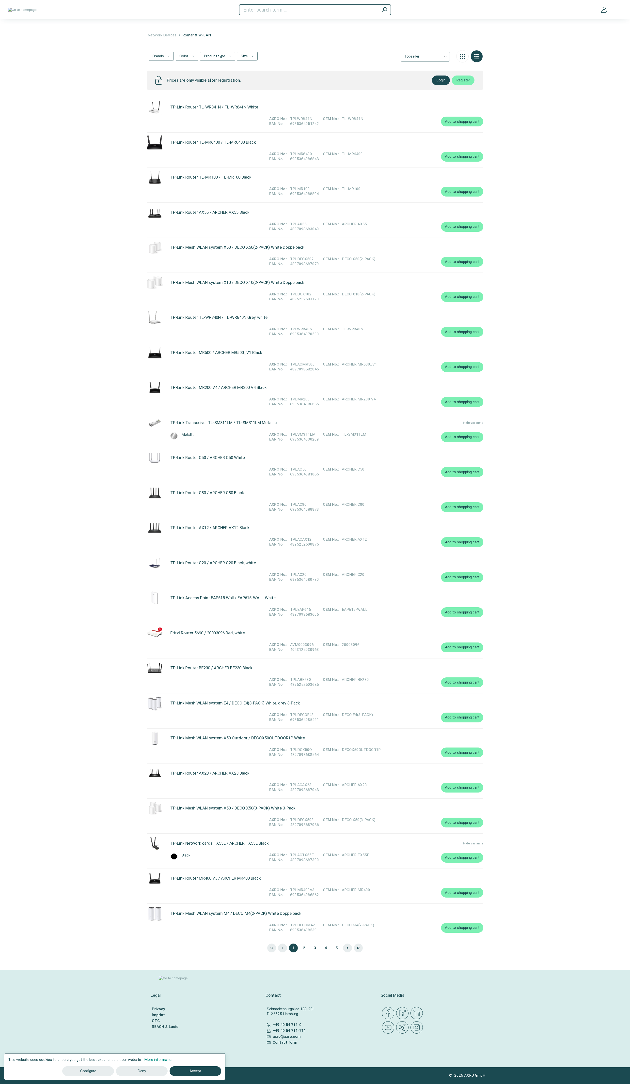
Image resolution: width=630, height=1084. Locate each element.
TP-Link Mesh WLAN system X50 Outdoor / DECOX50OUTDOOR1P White (237, 737)
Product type (215, 56)
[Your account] (604, 9)
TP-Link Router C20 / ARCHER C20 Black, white (213, 562)
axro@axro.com (287, 1036)
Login (440, 80)
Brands (158, 56)
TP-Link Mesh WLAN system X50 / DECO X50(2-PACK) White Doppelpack (237, 247)
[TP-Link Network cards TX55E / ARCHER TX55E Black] (155, 843)
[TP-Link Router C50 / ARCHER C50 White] (155, 457)
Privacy (158, 1009)
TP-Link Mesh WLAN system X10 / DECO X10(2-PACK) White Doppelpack (237, 282)
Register (463, 80)
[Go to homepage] (22, 9)
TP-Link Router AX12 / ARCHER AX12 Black (209, 527)
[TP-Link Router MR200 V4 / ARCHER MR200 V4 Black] (155, 387)
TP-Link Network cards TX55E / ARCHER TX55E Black (219, 843)
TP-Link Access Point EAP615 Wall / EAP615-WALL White (223, 597)
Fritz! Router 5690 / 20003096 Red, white (207, 632)
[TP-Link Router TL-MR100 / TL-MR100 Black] (155, 177)
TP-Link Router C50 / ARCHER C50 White (207, 457)
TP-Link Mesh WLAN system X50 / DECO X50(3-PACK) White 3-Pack (232, 808)
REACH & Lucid (165, 1026)
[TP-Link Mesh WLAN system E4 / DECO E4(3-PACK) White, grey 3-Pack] (155, 703)
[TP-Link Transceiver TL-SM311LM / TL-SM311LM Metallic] (155, 422)
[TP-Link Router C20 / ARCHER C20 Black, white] (155, 563)
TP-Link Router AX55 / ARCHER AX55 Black (209, 212)
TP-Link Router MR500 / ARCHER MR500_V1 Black (216, 352)
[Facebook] (389, 1013)
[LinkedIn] (417, 1013)
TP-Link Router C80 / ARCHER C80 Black (207, 492)
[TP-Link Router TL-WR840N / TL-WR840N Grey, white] (155, 317)
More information (158, 1059)
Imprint (158, 1015)
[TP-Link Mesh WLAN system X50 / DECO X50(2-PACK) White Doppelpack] (155, 247)
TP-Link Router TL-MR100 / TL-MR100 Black (210, 177)
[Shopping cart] (618, 6)
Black (185, 855)
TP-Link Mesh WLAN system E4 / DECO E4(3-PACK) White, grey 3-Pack (235, 703)
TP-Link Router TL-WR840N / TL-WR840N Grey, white (219, 317)
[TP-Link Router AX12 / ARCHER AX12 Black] (155, 527)
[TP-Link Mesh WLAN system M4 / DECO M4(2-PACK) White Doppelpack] (155, 913)
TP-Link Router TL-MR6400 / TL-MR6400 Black (213, 142)
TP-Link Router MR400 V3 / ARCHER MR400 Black (215, 878)
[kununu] (403, 1013)
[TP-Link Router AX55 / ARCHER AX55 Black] (155, 212)
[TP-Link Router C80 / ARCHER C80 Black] (155, 493)
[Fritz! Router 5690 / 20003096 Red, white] (155, 633)
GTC (156, 1021)
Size (245, 56)
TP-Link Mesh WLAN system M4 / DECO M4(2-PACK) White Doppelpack (235, 913)
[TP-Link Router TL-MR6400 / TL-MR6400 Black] (155, 142)
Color (184, 56)
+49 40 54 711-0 (287, 1025)
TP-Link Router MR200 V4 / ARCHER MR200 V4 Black (218, 387)
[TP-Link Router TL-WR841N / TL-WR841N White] (155, 107)
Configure (88, 1071)
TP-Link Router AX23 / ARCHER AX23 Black (209, 773)
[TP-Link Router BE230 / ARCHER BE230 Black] (155, 668)
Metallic (187, 435)
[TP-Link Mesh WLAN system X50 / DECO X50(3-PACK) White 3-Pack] (155, 808)
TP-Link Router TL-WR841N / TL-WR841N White (214, 107)
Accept (195, 1071)
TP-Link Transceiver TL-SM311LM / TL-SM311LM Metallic (223, 422)
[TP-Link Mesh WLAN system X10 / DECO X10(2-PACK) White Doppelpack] (155, 282)
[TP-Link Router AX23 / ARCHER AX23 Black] (155, 773)
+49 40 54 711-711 (289, 1030)
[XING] (403, 1028)
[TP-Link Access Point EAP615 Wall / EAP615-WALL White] (155, 598)
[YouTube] (389, 1028)
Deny (142, 1071)
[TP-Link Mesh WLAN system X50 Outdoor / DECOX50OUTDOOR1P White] (155, 738)
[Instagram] (417, 1028)
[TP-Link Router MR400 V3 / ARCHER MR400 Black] (155, 878)
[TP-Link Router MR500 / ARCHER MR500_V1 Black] (155, 352)
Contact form (285, 1042)
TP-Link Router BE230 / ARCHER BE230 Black (211, 667)
